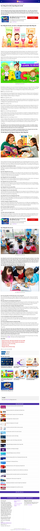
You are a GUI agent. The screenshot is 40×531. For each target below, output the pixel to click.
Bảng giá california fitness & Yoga (8, 346)
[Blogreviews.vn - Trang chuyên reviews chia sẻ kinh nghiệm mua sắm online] (20, 1)
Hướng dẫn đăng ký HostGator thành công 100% (14, 444)
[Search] (38, 1)
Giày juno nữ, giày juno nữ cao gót (12, 423)
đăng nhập (8, 399)
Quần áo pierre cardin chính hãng (8, 343)
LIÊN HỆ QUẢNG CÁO (29, 497)
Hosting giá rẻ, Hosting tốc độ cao (12, 461)
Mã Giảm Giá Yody (5, 345)
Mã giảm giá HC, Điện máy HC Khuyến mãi (13, 478)
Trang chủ (2, 4)
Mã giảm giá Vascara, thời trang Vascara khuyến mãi (15, 465)
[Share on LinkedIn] (11, 349)
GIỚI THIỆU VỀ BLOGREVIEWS (12, 497)
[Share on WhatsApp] (1, 349)
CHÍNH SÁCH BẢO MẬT (18, 503)
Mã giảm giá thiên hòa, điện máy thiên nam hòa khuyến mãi (16, 474)
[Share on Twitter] (5, 349)
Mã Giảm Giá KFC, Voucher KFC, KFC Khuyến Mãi (14, 414)
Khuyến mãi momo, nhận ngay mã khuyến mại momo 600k (13, 340)
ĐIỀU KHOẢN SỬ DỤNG (17, 501)
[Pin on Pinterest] (9, 349)
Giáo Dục (6, 4)
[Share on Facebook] (3, 349)
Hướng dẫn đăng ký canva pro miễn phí (13, 452)
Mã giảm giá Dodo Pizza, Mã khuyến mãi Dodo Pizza (15, 410)
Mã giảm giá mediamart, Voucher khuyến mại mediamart (13, 342)
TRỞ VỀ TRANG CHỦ (21, 497)
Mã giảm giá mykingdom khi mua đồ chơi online (14, 487)
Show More (14, 21)
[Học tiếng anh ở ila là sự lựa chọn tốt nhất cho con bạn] (5, 19)
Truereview (30, 504)
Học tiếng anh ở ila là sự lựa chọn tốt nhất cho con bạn (18, 17)
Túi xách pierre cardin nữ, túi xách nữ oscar (14, 431)
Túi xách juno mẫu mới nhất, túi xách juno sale (14, 427)
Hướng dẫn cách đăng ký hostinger (12, 448)
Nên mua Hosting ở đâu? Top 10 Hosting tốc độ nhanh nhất (16, 457)
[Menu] (1, 1)
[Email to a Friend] (7, 349)
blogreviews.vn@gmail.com (6, 522)
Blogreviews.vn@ (18, 529)
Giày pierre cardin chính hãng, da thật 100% (14, 440)
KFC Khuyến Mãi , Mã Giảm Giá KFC (12, 418)
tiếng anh (7, 353)
